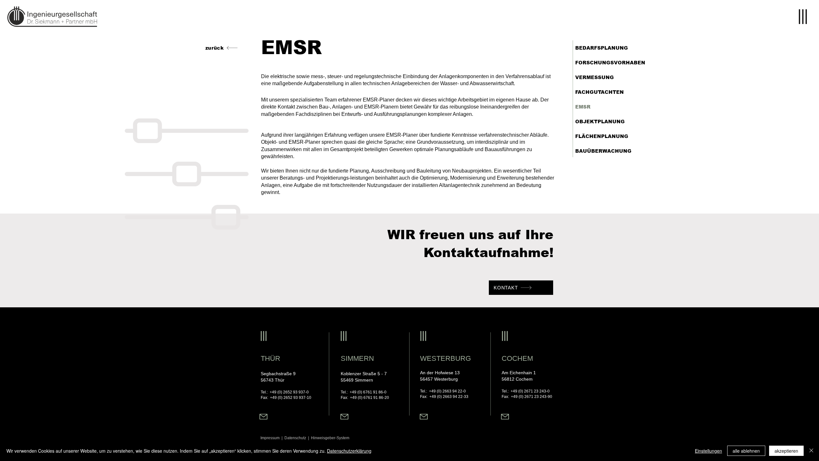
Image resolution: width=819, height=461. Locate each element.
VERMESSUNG (594, 77)
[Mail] (263, 416)
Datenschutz (296, 438)
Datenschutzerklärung (349, 451)
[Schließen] (811, 451)
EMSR (583, 106)
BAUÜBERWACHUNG (603, 151)
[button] (803, 16)
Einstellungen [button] (708, 451)
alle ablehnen (746, 451)
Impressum (270, 438)
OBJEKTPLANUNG (600, 121)
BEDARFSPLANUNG (601, 48)
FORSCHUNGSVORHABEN (610, 62)
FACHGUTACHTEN (599, 92)
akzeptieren (786, 451)
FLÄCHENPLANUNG (601, 136)
